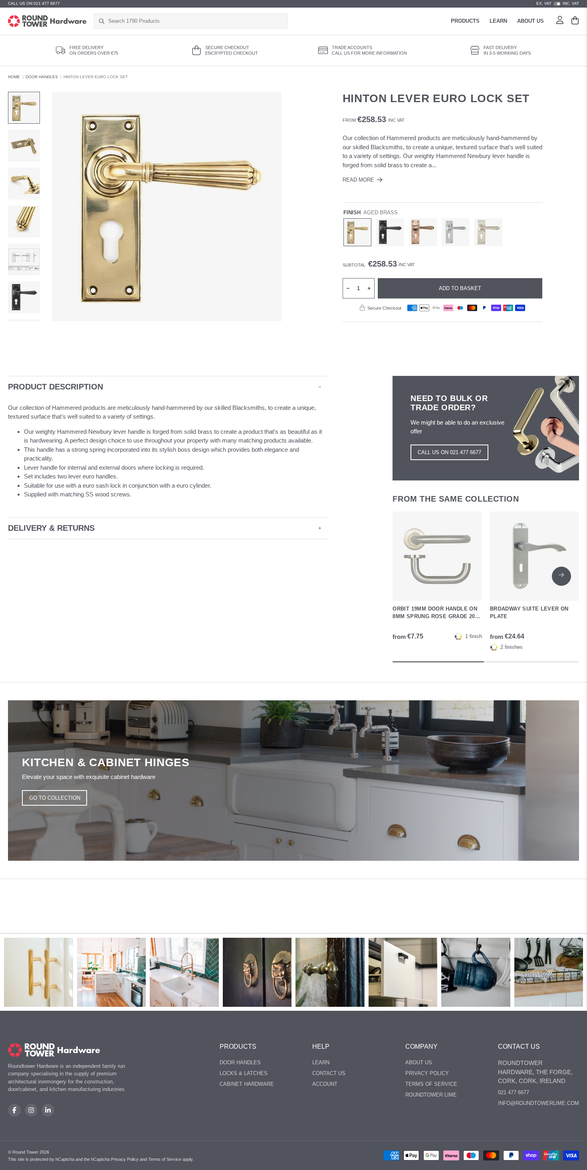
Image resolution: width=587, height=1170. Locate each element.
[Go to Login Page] (560, 21)
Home (14, 77)
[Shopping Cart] (575, 21)
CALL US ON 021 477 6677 (34, 3)
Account (324, 1084)
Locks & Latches (244, 1073)
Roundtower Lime (431, 1095)
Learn (498, 21)
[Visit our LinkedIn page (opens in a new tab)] (48, 1110)
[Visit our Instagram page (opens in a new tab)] (31, 1110)
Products (465, 21)
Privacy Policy (427, 1073)
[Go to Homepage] (47, 21)
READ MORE (358, 180)
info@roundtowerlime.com (538, 1103)
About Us (530, 21)
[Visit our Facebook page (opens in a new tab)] (14, 1110)
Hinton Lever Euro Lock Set (95, 77)
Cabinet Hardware (247, 1084)
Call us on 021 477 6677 (449, 452)
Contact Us (328, 1073)
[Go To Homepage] (54, 1050)
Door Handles (42, 77)
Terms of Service (431, 1084)
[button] (561, 576)
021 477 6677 (513, 1092)
